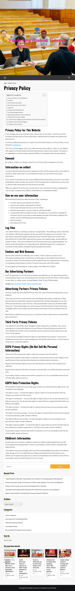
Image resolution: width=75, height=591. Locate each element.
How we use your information (17, 105)
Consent (10, 100)
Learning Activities (11, 526)
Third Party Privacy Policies (16, 117)
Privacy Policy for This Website (17, 98)
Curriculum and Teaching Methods (16, 519)
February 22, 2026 (37, 571)
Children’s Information (15, 124)
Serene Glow (8, 540)
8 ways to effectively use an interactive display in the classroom (25, 486)
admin (8, 573)
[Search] (69, 77)
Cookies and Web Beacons (16, 110)
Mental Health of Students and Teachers (18, 530)
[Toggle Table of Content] (43, 95)
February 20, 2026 (65, 573)
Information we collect (15, 103)
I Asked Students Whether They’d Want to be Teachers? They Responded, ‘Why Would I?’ (33, 479)
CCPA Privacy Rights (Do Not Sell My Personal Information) (27, 119)
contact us (17, 145)
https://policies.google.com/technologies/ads (26, 284)
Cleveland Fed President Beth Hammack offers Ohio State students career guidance (32, 489)
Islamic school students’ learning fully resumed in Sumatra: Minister (26, 493)
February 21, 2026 (51, 575)
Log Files (10, 107)
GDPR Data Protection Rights (18, 122)
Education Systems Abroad (13, 523)
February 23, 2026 (10, 575)
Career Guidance (10, 515)
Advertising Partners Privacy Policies (19, 115)
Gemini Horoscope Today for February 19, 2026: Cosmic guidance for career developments (34, 482)
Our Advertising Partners (15, 112)
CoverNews (43, 588)
